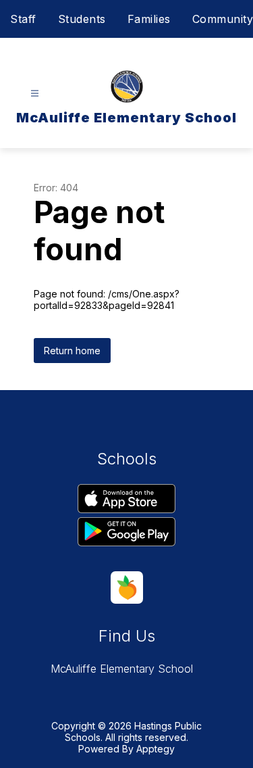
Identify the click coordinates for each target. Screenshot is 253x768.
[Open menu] (35, 93)
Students (82, 19)
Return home (72, 350)
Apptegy (155, 748)
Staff (23, 19)
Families (149, 19)
